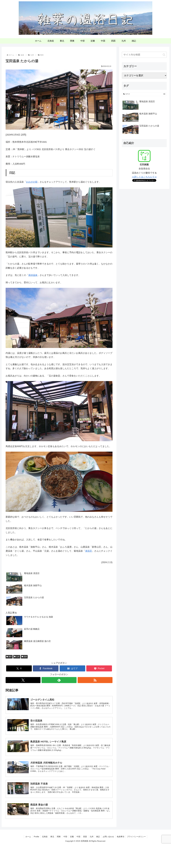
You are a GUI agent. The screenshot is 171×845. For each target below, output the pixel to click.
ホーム (28, 837)
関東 (59, 837)
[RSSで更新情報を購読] (95, 680)
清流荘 (88, 551)
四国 (85, 837)
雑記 (98, 837)
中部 (65, 837)
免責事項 (120, 837)
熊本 (10, 657)
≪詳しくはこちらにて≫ (144, 177)
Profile (36, 837)
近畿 (72, 837)
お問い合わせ (108, 837)
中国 (78, 837)
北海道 (45, 837)
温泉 (25, 657)
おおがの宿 (31, 182)
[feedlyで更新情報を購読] (59, 680)
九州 (17, 657)
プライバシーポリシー (136, 837)
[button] (164, 54)
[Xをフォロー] (23, 680)
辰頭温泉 (32, 275)
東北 (52, 837)
